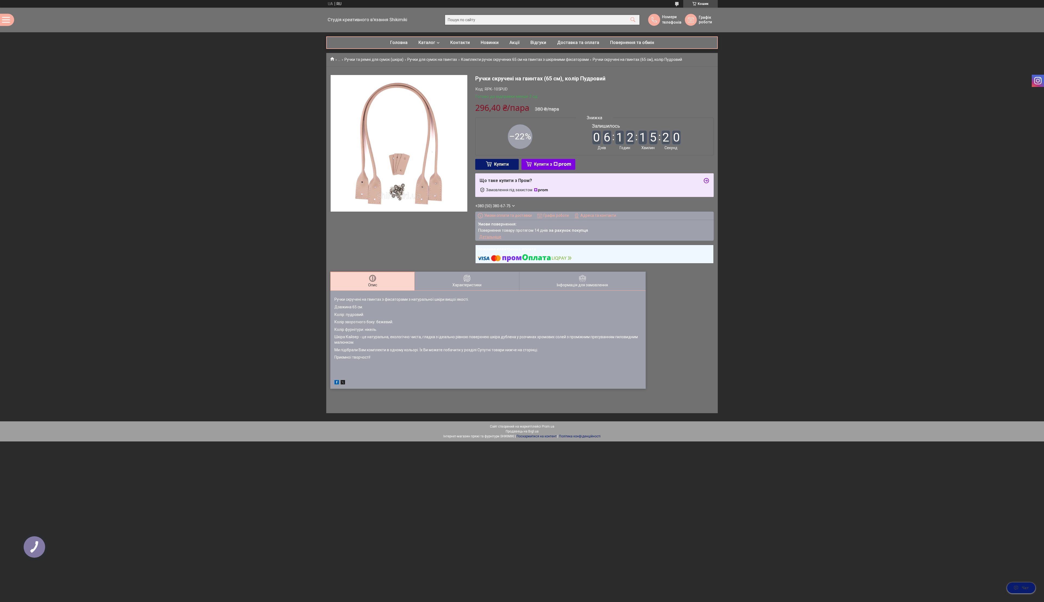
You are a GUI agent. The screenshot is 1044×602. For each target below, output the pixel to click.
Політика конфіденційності (580, 436)
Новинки (490, 42)
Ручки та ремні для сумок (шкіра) (373, 59)
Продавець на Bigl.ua (522, 431)
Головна (399, 42)
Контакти (460, 42)
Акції (514, 42)
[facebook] (336, 383)
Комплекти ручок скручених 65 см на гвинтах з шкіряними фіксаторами (525, 59)
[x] (343, 383)
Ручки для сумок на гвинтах (432, 59)
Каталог (426, 42)
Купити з (543, 164)
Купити (501, 164)
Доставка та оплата (578, 42)
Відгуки (538, 42)
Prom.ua (548, 426)
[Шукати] (632, 20)
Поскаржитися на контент (537, 436)
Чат (1025, 588)
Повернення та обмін (632, 42)
